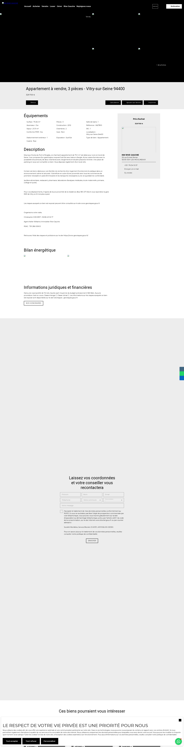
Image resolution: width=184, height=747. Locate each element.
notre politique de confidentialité (164, 735)
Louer (52, 6)
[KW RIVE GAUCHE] (10, 6)
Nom (85, 494)
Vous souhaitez (109, 499)
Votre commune (90, 500)
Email (107, 494)
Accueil (27, 6)
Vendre (45, 6)
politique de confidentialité (87, 534)
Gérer (59, 6)
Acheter (36, 6)
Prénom (65, 494)
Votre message (67, 506)
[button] (178, 741)
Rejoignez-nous (84, 6)
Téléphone (66, 500)
